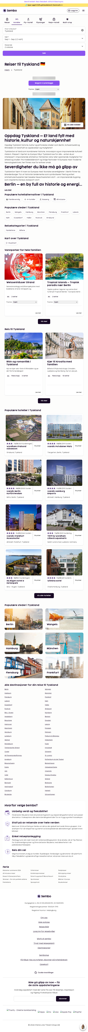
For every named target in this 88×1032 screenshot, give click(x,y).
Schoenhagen (50, 794)
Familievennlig (14, 199)
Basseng (45, 199)
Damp (7, 767)
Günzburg (8, 790)
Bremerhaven (49, 763)
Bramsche (48, 783)
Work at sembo (44, 939)
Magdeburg (9, 744)
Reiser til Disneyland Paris (11, 876)
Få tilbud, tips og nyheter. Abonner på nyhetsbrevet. (44, 960)
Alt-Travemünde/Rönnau (13, 755)
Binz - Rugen (9, 713)
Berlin (8, 212)
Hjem (7, 70)
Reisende (8, 45)
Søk (44, 53)
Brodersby (8, 794)
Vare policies (44, 922)
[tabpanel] (44, 41)
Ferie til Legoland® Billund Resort (42, 876)
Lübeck (75, 212)
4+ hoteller (31, 199)
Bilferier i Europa (64, 879)
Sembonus (44, 955)
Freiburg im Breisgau (52, 736)
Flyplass (31, 89)
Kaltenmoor (9, 779)
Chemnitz (48, 771)
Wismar (47, 779)
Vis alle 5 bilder (74, 125)
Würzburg (8, 732)
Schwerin (48, 752)
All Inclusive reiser (9, 873)
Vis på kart (12, 243)
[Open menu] (83, 10)
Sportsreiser (35, 879)
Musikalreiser (63, 882)
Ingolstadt (48, 748)
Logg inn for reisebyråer (44, 931)
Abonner (63, 998)
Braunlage (8, 720)
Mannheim (8, 728)
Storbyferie (62, 876)
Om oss (44, 918)
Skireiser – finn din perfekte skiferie (15, 879)
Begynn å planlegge (44, 83)
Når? (6, 37)
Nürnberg (48, 713)
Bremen (47, 716)
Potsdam (48, 728)
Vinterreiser (35, 870)
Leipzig (47, 724)
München (41, 212)
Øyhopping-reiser (64, 873)
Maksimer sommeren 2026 (12, 870)
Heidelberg (8, 716)
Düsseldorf (18, 218)
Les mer (8, 190)
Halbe (29, 218)
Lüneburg (8, 736)
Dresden (48, 720)
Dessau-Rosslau (50, 775)
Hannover (8, 724)
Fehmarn (48, 732)
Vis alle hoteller (44, 595)
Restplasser (62, 870)
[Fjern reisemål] (82, 30)
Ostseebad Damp (51, 767)
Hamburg (29, 212)
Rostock (39, 218)
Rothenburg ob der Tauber (54, 759)
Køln (8, 218)
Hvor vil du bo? (10, 29)
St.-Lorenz (48, 755)
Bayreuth (8, 783)
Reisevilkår (44, 927)
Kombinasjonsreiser (37, 873)
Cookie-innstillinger (46, 972)
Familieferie (10, 230)
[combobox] (42, 31)
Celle (6, 775)
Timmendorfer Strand (12, 748)
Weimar (7, 740)
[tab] (7, 21)
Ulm (6, 771)
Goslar (7, 752)
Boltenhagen (49, 787)
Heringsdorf (9, 787)
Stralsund (50, 218)
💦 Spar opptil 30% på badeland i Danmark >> (44, 5)
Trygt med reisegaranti (44, 943)
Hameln (47, 790)
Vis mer (44, 321)
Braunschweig (9, 763)
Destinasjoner (44, 948)
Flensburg (53, 212)
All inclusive (60, 199)
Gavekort (44, 964)
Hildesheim (49, 740)
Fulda (47, 744)
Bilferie (22, 230)
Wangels (18, 212)
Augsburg (8, 759)
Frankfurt (65, 212)
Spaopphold (35, 882)
